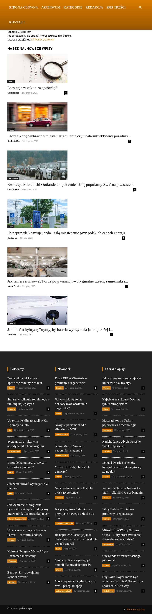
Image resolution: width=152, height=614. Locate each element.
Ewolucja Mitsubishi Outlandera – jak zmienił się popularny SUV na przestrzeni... (71, 184)
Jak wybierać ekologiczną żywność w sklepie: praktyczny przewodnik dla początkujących (28, 509)
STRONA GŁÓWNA (42, 39)
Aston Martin (62, 434)
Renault (106, 497)
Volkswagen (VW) (63, 591)
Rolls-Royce (108, 591)
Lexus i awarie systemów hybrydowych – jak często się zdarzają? (121, 467)
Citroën (59, 388)
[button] (140, 7)
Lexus (106, 476)
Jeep (10, 493)
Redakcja (94, 7)
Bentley (12, 582)
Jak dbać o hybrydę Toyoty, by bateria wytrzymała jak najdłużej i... (60, 329)
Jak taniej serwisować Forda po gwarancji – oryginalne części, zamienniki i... (67, 281)
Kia (10, 430)
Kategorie (73, 7)
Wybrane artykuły (136, 609)
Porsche (59, 497)
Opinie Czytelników (17, 518)
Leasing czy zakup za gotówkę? (32, 88)
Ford (10, 275)
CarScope (12, 237)
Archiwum (50, 7)
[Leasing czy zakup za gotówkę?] (37, 68)
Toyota (12, 323)
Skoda (11, 129)
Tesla (11, 226)
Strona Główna (23, 7)
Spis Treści (115, 7)
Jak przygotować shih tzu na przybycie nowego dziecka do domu (74, 514)
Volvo (58, 413)
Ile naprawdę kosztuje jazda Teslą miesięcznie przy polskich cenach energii (66, 233)
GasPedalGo (13, 141)
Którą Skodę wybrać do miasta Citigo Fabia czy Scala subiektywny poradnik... (69, 136)
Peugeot (12, 561)
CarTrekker (13, 92)
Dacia (11, 81)
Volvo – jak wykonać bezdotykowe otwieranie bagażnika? (71, 404)
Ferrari (11, 540)
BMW (11, 472)
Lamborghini (14, 451)
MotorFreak (13, 286)
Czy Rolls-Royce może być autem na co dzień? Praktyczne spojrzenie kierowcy (122, 581)
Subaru (12, 409)
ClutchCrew (13, 189)
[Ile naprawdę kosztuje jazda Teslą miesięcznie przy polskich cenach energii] (66, 213)
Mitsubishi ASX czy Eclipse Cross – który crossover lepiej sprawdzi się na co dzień (122, 535)
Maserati (107, 430)
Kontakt (17, 22)
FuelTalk (11, 334)
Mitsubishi (13, 178)
